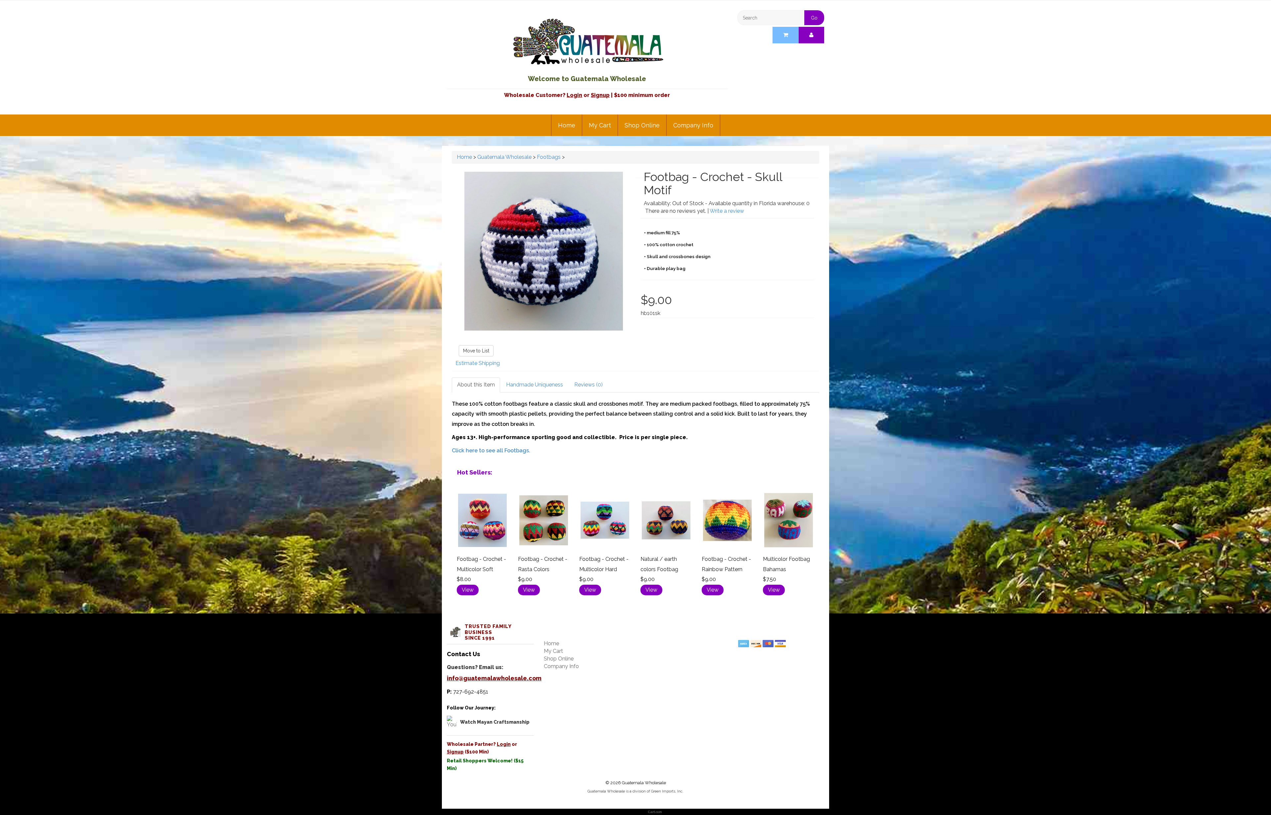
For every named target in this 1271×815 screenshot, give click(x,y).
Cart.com (655, 812)
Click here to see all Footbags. (491, 450)
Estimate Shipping (477, 363)
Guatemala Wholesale (504, 157)
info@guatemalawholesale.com (494, 678)
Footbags (549, 157)
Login (574, 95)
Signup (600, 95)
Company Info (693, 125)
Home (566, 125)
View (468, 590)
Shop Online (642, 125)
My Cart (600, 125)
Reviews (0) (588, 385)
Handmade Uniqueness (534, 385)
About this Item (476, 385)
